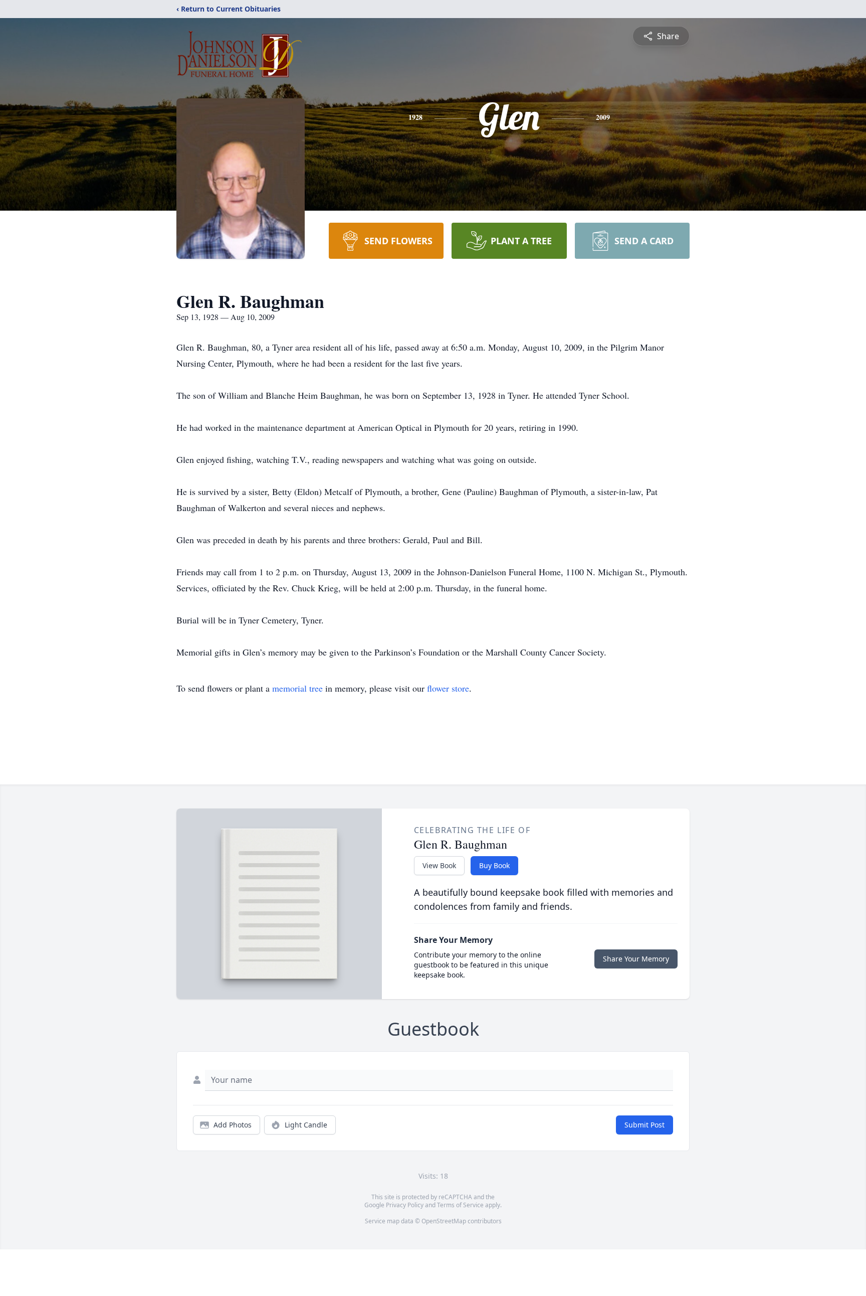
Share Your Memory (636, 958)
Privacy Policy (404, 1205)
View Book (439, 865)
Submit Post (644, 1124)
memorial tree (297, 688)
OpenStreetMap (443, 1221)
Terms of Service (460, 1205)
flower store (448, 688)
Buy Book (494, 865)
